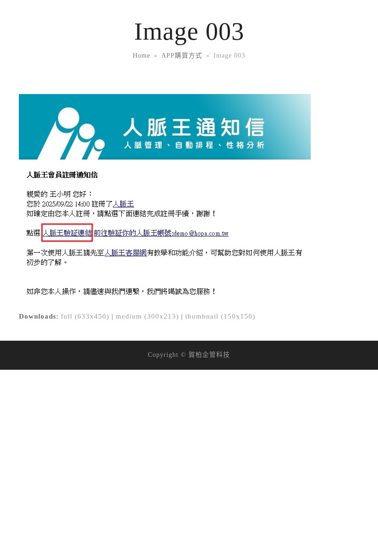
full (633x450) (85, 316)
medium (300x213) (147, 316)
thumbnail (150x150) (220, 316)
